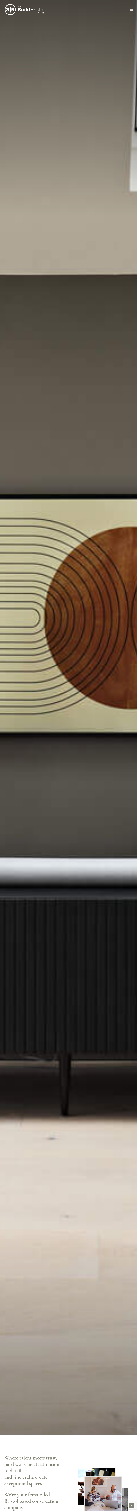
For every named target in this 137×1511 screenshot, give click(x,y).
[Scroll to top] (131, 1505)
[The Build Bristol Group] (24, 10)
